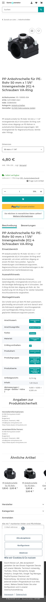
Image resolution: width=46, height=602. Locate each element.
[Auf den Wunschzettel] (38, 31)
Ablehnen (23, 553)
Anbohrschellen (18, 105)
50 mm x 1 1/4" (35, 327)
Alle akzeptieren (23, 538)
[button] (31, 2)
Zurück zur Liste (10, 19)
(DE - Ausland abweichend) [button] (29, 178)
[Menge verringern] (5, 191)
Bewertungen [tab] (28, 225)
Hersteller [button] (7, 504)
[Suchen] (41, 9)
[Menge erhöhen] (41, 191)
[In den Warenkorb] (23, 199)
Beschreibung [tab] (9, 225)
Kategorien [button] (8, 511)
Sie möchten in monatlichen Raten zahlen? (23, 214)
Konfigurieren (24, 545)
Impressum (8, 594)
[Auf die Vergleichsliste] (32, 31)
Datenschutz (21, 594)
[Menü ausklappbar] (3, 1)
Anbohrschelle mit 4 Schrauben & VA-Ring (35, 370)
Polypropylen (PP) (34, 339)
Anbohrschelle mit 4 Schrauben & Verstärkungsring (35, 360)
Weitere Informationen (23, 216)
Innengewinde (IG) (35, 321)
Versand (22, 165)
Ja (30, 346)
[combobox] (23, 149)
